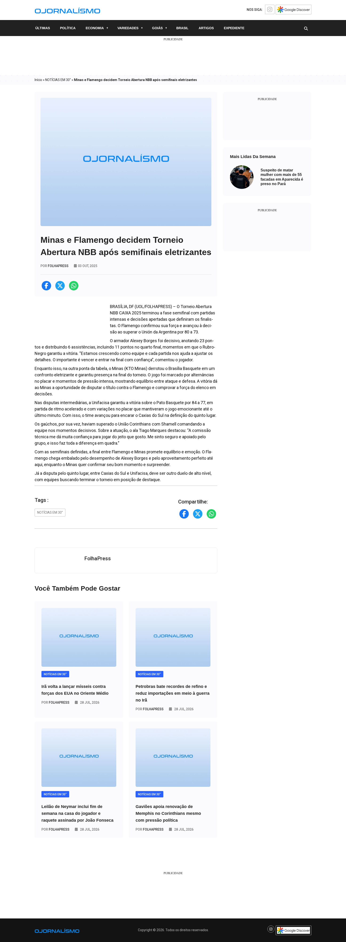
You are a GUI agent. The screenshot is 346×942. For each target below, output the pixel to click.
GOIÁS (157, 28)
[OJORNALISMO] (67, 10)
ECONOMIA (95, 28)
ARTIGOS (206, 28)
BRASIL (182, 28)
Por (55, 702)
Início (38, 80)
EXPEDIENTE (234, 28)
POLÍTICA (68, 28)
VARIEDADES (127, 28)
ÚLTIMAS (42, 28)
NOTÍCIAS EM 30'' (58, 80)
